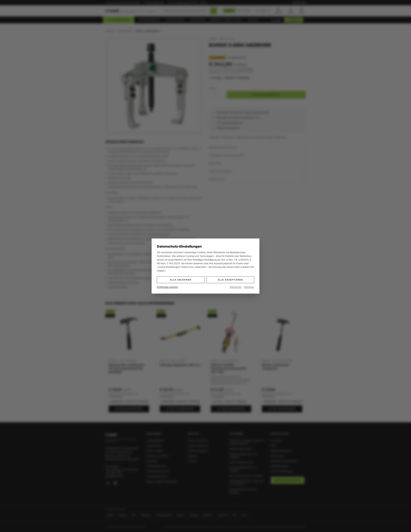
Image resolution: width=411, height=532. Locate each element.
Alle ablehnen (180, 280)
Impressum (249, 287)
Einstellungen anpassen (167, 287)
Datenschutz (235, 287)
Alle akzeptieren (230, 280)
